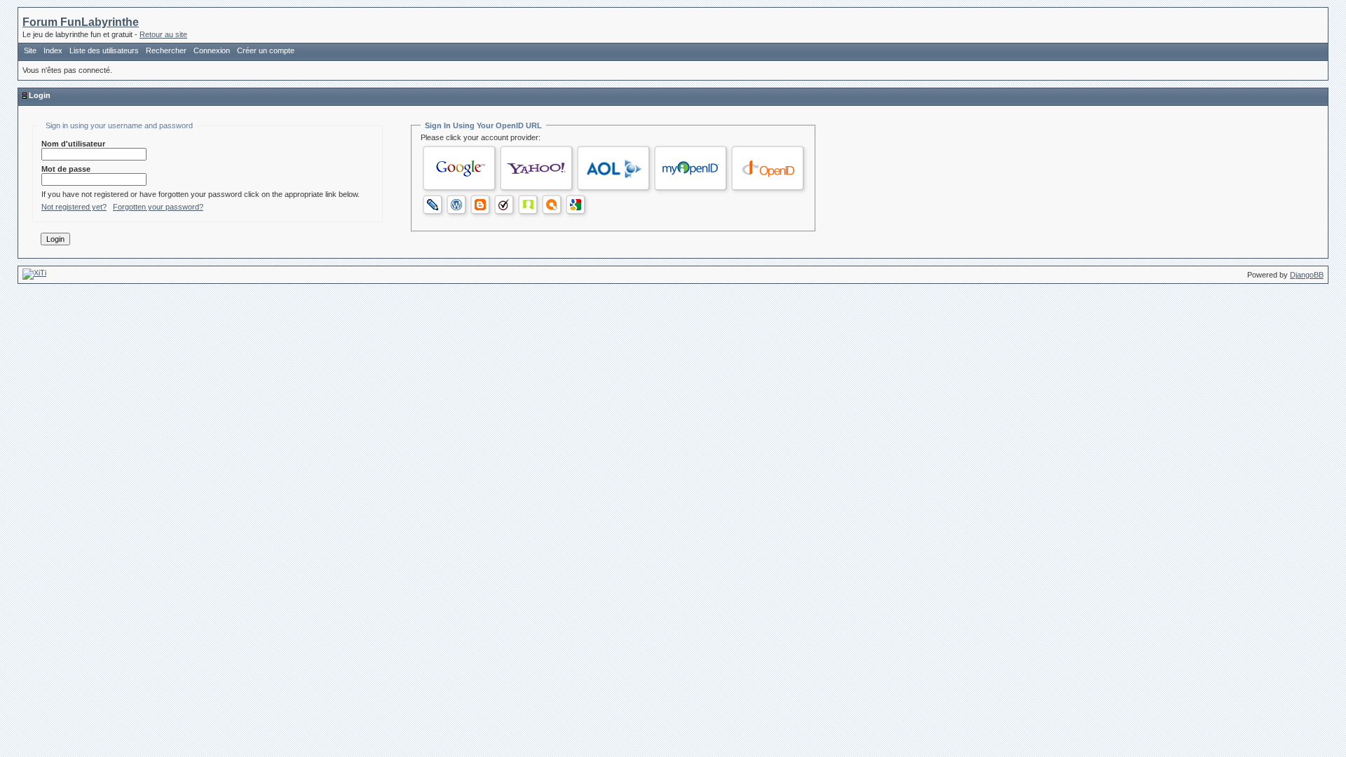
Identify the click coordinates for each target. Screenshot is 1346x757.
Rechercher (166, 50)
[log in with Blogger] (480, 204)
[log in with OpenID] (767, 168)
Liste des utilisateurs (104, 50)
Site (30, 50)
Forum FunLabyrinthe (80, 22)
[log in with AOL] (613, 168)
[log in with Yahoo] (536, 168)
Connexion (211, 50)
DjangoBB (1307, 275)
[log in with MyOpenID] (690, 168)
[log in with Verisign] (504, 204)
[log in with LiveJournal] (432, 204)
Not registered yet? (74, 207)
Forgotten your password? (158, 207)
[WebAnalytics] (34, 272)
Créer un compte (265, 50)
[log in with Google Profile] (575, 204)
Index (52, 50)
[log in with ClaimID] (528, 204)
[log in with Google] (459, 168)
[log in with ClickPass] (552, 204)
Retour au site (163, 34)
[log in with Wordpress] (456, 204)
